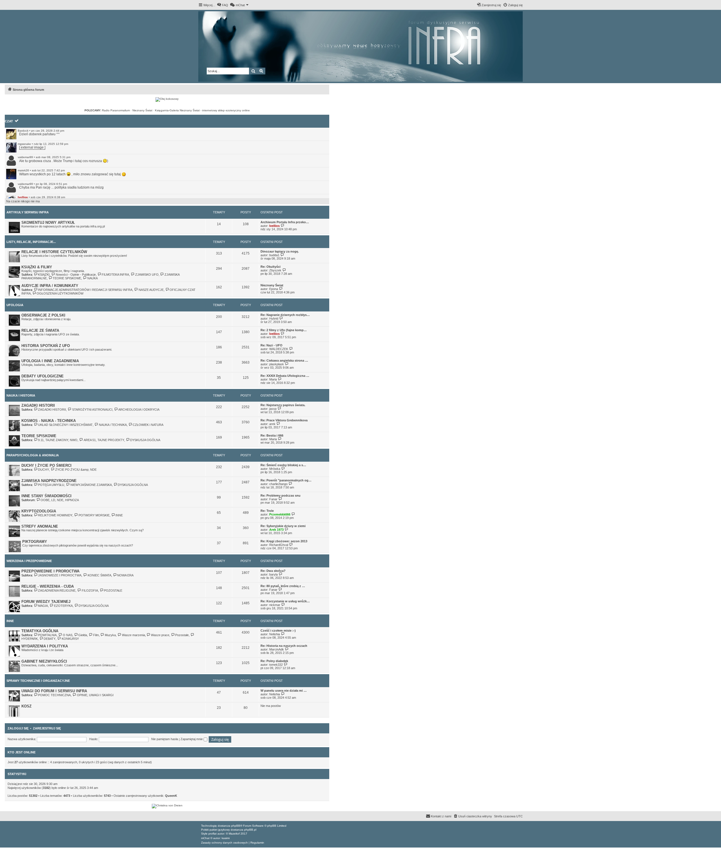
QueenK (171, 795)
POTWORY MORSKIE (94, 515)
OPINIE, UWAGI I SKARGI (95, 695)
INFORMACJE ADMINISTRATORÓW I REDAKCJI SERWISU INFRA (85, 289)
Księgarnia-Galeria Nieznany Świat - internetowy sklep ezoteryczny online (202, 110)
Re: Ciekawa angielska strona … (284, 360)
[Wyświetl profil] (11, 134)
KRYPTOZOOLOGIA (38, 511)
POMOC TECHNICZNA (54, 695)
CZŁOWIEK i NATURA (148, 424)
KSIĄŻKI (44, 274)
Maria (273, 379)
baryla (273, 574)
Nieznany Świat (142, 110)
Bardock (23, 130)
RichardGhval (278, 545)
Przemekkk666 (279, 514)
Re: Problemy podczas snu (281, 495)
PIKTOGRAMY (34, 541)
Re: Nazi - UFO (271, 345)
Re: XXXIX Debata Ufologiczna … (285, 375)
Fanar (273, 499)
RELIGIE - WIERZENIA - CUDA (47, 586)
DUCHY (43, 469)
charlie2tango (278, 484)
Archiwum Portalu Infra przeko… (285, 222)
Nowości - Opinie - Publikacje (75, 274)
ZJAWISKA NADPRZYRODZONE (49, 481)
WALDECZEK (278, 349)
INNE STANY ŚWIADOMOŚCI (46, 496)
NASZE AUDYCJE (151, 289)
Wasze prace (160, 635)
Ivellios (23, 197)
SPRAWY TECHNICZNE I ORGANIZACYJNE (38, 680)
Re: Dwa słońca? (273, 570)
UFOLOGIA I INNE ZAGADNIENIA (50, 361)
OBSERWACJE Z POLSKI (43, 315)
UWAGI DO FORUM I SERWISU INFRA (54, 691)
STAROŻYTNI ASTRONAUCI (92, 409)
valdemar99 (25, 157)
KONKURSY (70, 638)
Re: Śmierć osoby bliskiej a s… (283, 465)
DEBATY (49, 638)
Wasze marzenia (133, 635)
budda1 (274, 255)
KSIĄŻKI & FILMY (36, 267)
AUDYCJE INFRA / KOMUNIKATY (49, 286)
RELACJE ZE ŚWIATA (40, 330)
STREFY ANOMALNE (39, 526)
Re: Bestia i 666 (272, 435)
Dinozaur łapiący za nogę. (280, 251)
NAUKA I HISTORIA (20, 395)
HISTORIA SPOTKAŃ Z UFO (45, 346)
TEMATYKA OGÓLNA (39, 631)
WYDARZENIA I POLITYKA (44, 646)
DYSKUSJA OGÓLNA (145, 440)
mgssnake (24, 143)
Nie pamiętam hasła (164, 739)
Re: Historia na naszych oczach (284, 645)
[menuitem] (222, 5)
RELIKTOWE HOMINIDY (55, 515)
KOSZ (26, 706)
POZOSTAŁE (113, 590)
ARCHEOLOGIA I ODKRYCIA (138, 409)
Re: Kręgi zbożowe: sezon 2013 (284, 541)
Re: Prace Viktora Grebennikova (284, 420)
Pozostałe (182, 635)
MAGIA (43, 605)
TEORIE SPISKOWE (67, 278)
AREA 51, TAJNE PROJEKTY (104, 440)
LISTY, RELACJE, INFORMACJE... (31, 242)
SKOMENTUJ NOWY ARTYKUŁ (48, 222)
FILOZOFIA (90, 590)
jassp (273, 408)
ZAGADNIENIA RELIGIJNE (56, 590)
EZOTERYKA (63, 605)
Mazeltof (234, 833)
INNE (119, 515)
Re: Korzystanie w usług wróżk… (285, 601)
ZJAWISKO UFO (146, 274)
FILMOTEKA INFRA (115, 274)
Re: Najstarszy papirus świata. (283, 405)
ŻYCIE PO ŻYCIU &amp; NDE (75, 469)
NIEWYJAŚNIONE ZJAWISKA (91, 484)
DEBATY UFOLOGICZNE (42, 376)
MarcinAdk (276, 649)
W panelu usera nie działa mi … (284, 690)
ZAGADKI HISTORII (38, 405)
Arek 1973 (276, 529)
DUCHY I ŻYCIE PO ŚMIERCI (46, 465)
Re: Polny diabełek (274, 661)
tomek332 (276, 664)
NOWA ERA (125, 575)
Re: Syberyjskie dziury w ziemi (283, 526)
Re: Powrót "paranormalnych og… (286, 480)
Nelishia (274, 634)
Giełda (82, 635)
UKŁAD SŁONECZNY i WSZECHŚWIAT (65, 424)
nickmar (274, 605)
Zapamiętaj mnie (192, 739)
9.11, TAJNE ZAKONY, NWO (57, 440)
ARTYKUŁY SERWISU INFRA (27, 212)
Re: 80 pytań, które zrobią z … (283, 586)
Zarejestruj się (47, 728)
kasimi (226, 838)
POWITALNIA (47, 635)
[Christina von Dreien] (167, 806)
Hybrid (273, 318)
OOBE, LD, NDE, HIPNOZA (60, 500)
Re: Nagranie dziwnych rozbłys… (285, 315)
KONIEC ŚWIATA (99, 575)
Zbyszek (275, 270)
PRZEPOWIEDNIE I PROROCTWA (50, 571)
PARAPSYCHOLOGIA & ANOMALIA (32, 455)
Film (96, 635)
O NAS (67, 635)
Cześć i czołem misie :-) (278, 630)
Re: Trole (267, 510)
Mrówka (274, 468)
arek (272, 424)
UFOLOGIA (14, 305)
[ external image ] (32, 147)
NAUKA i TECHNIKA (112, 424)
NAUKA (92, 278)
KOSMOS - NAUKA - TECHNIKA (48, 421)
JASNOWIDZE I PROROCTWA (59, 575)
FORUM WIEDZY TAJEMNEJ (45, 601)
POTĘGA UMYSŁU (51, 484)
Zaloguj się (18, 728)
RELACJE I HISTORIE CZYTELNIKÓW (54, 252)
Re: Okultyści (271, 266)
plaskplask (276, 364)
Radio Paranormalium (116, 110)
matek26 (23, 170)
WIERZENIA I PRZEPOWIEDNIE (29, 561)
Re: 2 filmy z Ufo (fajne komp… (284, 330)
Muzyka (110, 635)
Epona (273, 289)
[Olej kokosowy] (167, 99)
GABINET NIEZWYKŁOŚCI (44, 661)
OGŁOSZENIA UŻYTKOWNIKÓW (60, 293)
